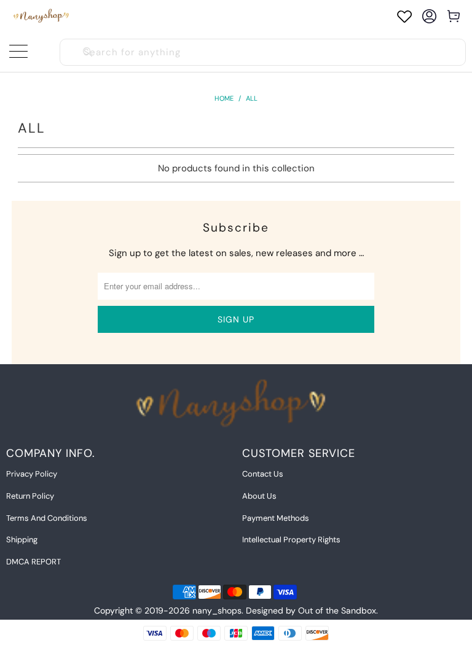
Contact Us (262, 474)
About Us (259, 496)
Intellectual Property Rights (291, 539)
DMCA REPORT (33, 561)
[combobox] (263, 52)
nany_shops (217, 610)
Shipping (21, 539)
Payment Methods (275, 518)
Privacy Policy (31, 474)
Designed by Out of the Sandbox (311, 610)
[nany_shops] (42, 16)
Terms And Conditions (46, 518)
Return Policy (30, 496)
